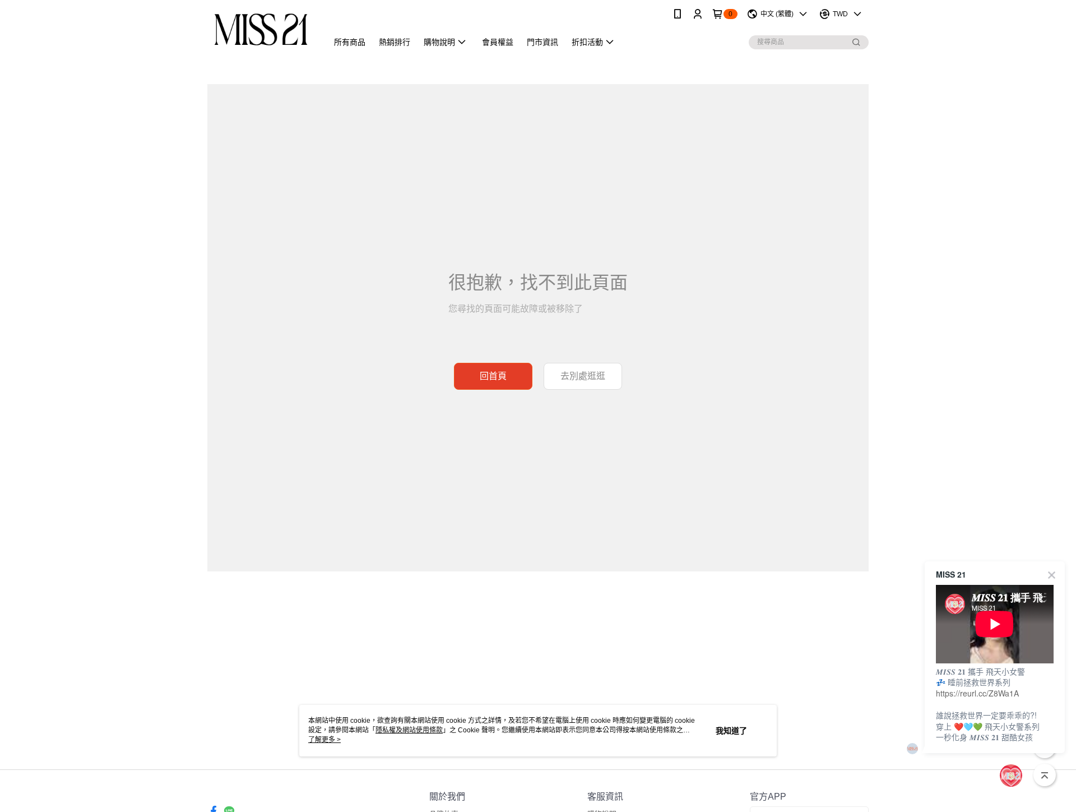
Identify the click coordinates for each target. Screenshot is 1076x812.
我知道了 (731, 730)
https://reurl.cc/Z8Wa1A (977, 693)
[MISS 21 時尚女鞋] (260, 29)
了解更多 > (324, 740)
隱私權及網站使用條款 (409, 730)
